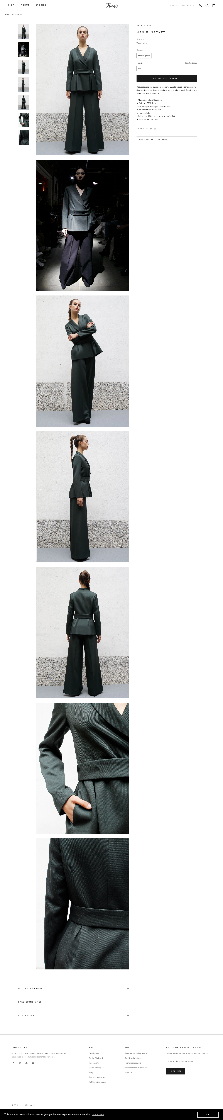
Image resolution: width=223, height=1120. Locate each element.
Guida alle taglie (30, 988)
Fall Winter (145, 25)
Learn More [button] (98, 1114)
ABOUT (25, 5)
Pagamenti (94, 1063)
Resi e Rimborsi (96, 1058)
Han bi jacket (17, 14)
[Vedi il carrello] (214, 5)
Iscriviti (176, 1071)
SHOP (11, 5)
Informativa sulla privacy (136, 1053)
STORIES (41, 5)
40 (139, 68)
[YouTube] (33, 1063)
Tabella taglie (191, 63)
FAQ (91, 1072)
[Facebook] (147, 129)
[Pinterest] (155, 129)
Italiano (186, 5)
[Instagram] (20, 1063)
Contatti (128, 1072)
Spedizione (94, 1053)
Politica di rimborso (97, 1082)
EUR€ (171, 5)
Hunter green (144, 55)
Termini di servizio (97, 1077)
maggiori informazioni (153, 140)
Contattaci (26, 1015)
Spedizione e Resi (30, 1002)
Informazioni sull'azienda (136, 1067)
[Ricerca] (207, 5)
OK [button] (208, 1114)
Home (7, 14)
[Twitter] (151, 129)
